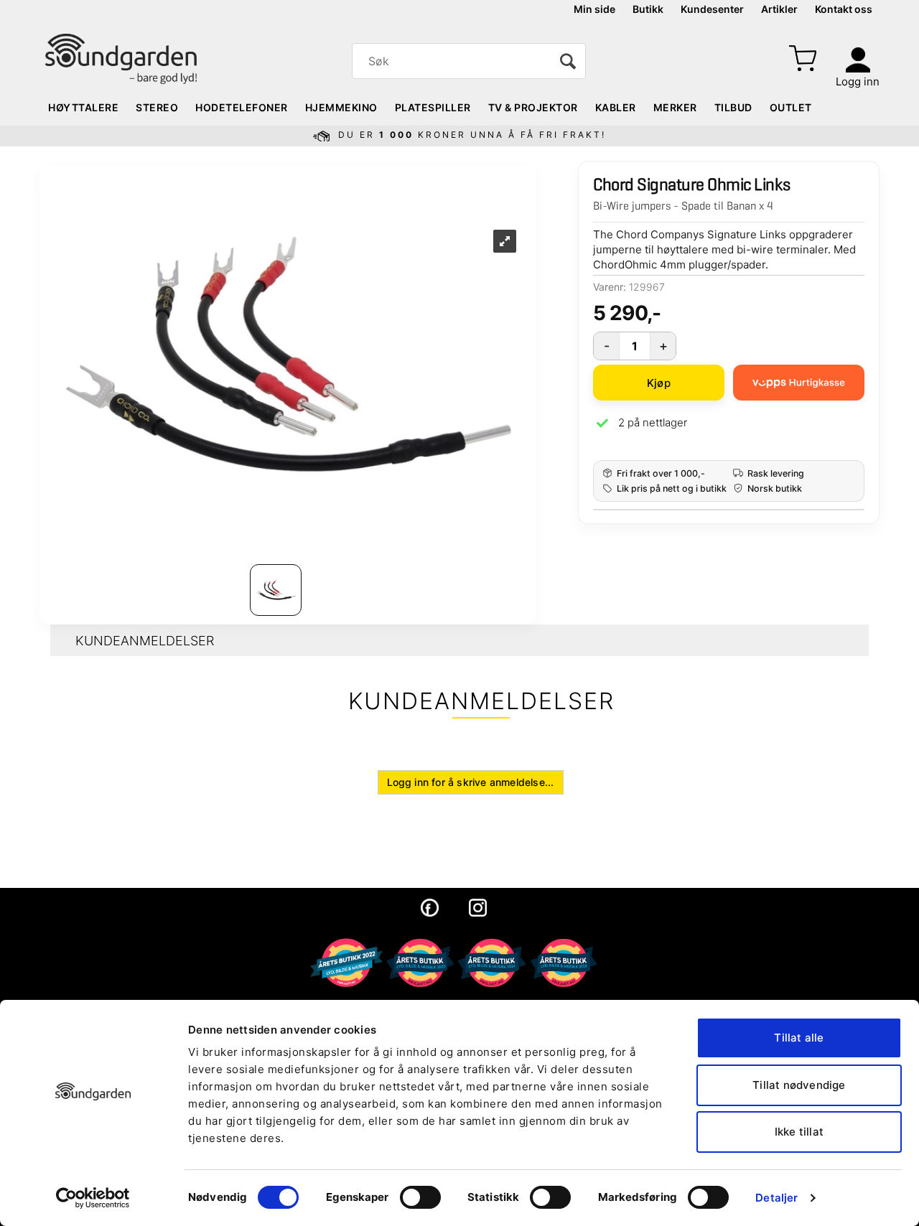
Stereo (157, 107)
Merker (675, 107)
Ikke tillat (799, 1131)
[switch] (420, 1197)
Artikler (779, 9)
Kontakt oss (843, 9)
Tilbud (733, 107)
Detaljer (776, 1197)
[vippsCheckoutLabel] (798, 383)
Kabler (615, 107)
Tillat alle (799, 1037)
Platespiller (433, 107)
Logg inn (858, 81)
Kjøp (659, 383)
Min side (594, 9)
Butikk (648, 9)
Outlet (791, 107)
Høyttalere (83, 107)
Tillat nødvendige (798, 1085)
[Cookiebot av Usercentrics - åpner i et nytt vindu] (93, 1198)
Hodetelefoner (241, 107)
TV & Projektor (533, 107)
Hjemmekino (341, 107)
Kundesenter (712, 9)
